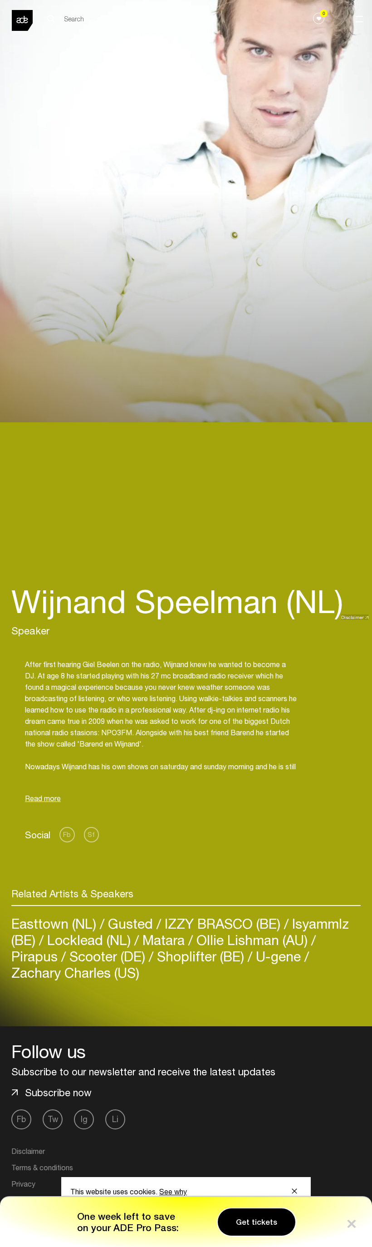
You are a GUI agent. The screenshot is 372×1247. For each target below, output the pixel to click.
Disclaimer (352, 617)
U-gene (278, 956)
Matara (163, 940)
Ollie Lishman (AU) (252, 940)
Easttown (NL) (55, 923)
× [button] (351, 1221)
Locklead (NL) (89, 940)
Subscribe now (58, 1093)
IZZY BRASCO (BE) (222, 923)
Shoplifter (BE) (200, 956)
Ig (84, 1119)
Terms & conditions (42, 1167)
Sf (91, 834)
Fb (67, 834)
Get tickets (256, 1222)
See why (173, 1192)
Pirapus (36, 956)
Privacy (23, 1184)
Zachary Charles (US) (75, 972)
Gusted (130, 923)
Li (115, 1119)
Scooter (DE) (107, 956)
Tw (53, 1119)
